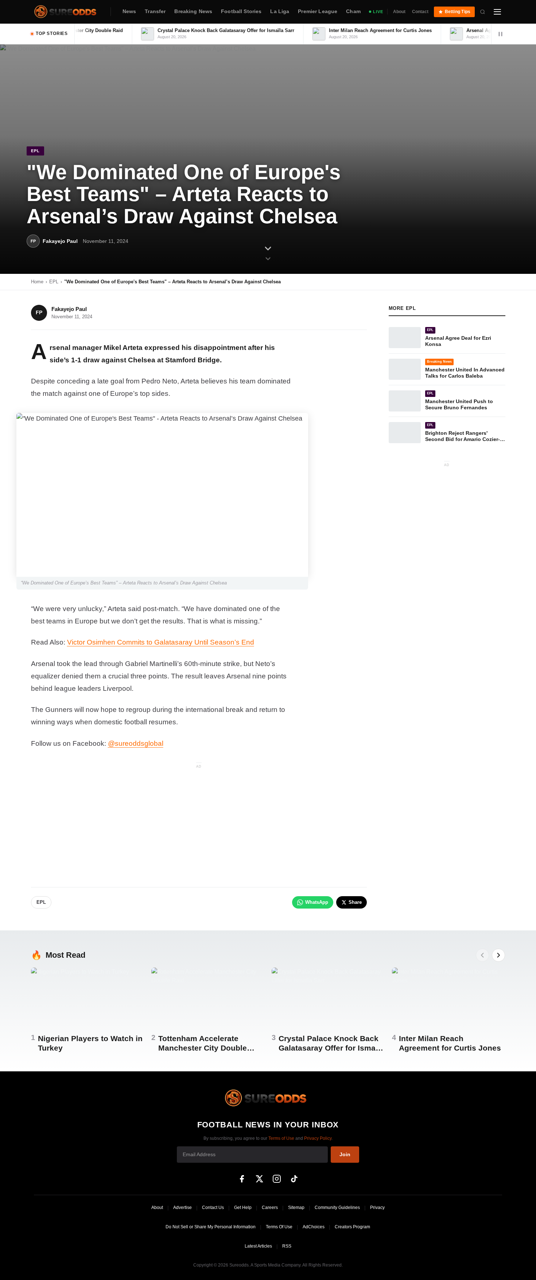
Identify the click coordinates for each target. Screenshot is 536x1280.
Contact (420, 11)
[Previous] (482, 955)
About (399, 11)
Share (355, 902)
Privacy (377, 1207)
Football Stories (241, 11)
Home (37, 281)
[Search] (482, 12)
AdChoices (314, 1226)
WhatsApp (316, 902)
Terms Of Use (279, 1226)
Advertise (182, 1207)
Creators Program (352, 1226)
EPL (53, 281)
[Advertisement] (199, 822)
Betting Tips (458, 11)
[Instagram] (276, 1178)
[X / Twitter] (259, 1178)
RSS (286, 1246)
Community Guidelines (337, 1207)
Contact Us (213, 1207)
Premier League (317, 11)
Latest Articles (258, 1246)
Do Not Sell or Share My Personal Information (211, 1226)
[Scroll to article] (268, 254)
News (129, 11)
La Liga (279, 11)
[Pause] (500, 34)
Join (344, 1154)
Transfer (155, 11)
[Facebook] (241, 1178)
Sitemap (296, 1207)
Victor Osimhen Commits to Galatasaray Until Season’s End (160, 642)
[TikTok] (294, 1178)
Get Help (243, 1207)
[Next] (498, 955)
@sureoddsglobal (135, 743)
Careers (270, 1207)
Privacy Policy (317, 1138)
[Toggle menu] (497, 12)
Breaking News (193, 11)
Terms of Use (281, 1138)
